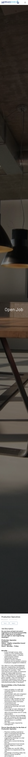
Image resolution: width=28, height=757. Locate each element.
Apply (13, 623)
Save (5, 623)
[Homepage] (10, 3)
